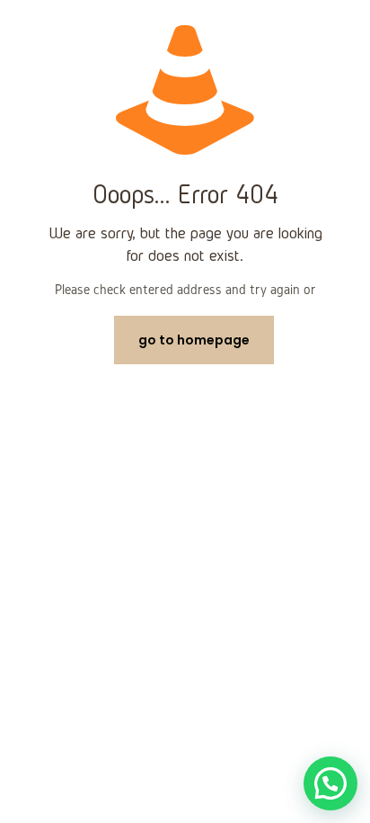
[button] (330, 783)
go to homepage (194, 340)
